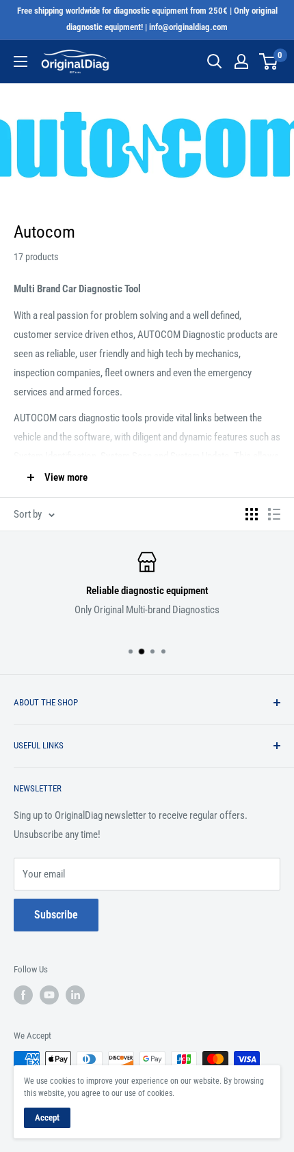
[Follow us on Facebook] (23, 995)
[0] (269, 61)
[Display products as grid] (251, 514)
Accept (47, 1117)
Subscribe (56, 914)
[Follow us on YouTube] (49, 995)
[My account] (241, 61)
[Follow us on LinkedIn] (75, 995)
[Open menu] (20, 61)
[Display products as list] (274, 514)
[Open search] (214, 61)
